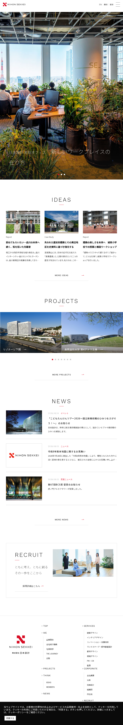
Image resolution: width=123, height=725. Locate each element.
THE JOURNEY (52, 653)
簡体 (106, 4)
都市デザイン (92, 651)
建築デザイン (92, 632)
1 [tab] (58, 174)
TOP (45, 626)
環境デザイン (92, 656)
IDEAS (48, 682)
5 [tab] (64, 359)
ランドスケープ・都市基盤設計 (99, 646)
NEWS (46, 693)
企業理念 (50, 639)
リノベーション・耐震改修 (98, 642)
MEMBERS (50, 687)
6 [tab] (67, 359)
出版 (48, 658)
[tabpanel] (61, 96)
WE (45, 632)
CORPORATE (91, 668)
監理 (89, 665)
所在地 (89, 694)
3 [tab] (64, 174)
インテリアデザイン (95, 637)
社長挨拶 (50, 649)
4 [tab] (61, 359)
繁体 (111, 4)
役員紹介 (90, 685)
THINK (47, 675)
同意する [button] (10, 718)
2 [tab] (61, 174)
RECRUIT (89, 700)
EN (100, 4)
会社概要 (90, 675)
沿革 (89, 680)
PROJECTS (49, 668)
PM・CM (90, 660)
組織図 (89, 689)
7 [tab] (70, 359)
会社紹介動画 (51, 644)
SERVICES (89, 626)
